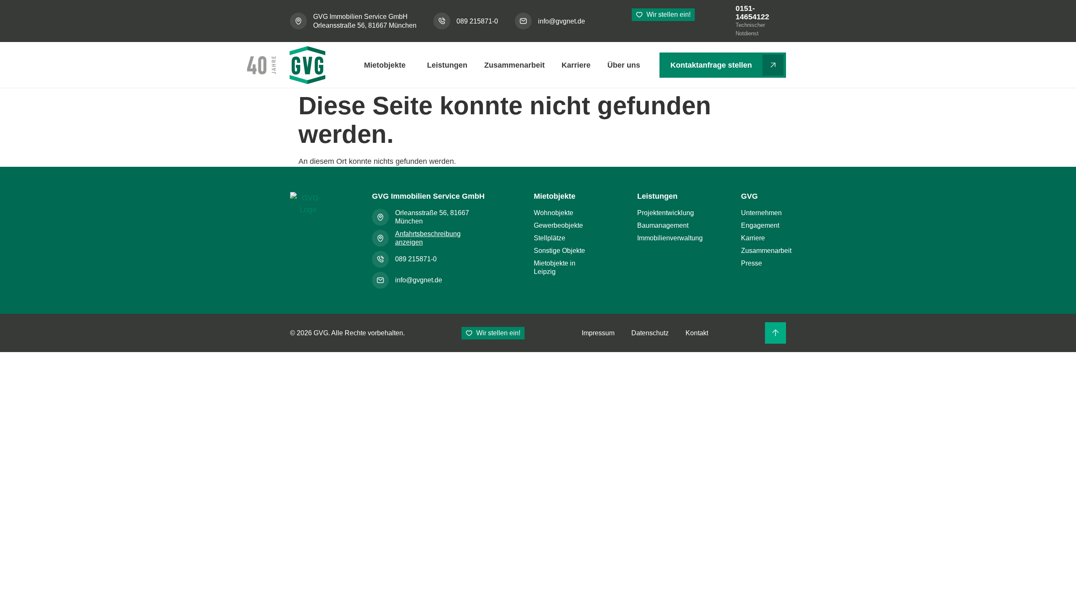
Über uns (623, 65)
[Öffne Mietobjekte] (415, 65)
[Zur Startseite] (308, 211)
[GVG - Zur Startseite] (284, 65)
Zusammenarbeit (514, 65)
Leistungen (447, 65)
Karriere (576, 65)
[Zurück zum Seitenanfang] (775, 332)
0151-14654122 (752, 12)
